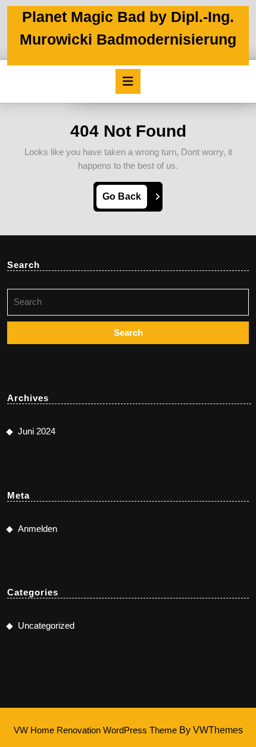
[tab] (128, 81)
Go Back (124, 200)
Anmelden (37, 529)
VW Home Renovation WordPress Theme (95, 730)
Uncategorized (46, 625)
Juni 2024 (36, 431)
